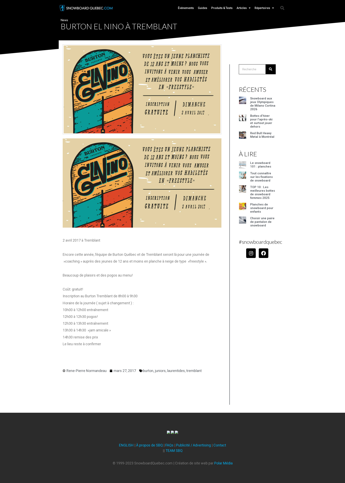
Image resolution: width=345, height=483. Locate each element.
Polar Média (223, 463)
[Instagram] (251, 253)
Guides (202, 8)
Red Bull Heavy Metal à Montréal (262, 135)
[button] (282, 8)
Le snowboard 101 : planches (260, 164)
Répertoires (262, 8)
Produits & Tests (222, 8)
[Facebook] (263, 253)
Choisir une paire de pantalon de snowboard (262, 221)
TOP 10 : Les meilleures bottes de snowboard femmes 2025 (262, 192)
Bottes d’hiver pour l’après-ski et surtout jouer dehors (261, 121)
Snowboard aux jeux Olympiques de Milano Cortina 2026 (262, 104)
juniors (160, 371)
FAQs (169, 445)
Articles (242, 8)
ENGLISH (126, 445)
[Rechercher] (271, 69)
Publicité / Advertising (193, 445)
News (64, 20)
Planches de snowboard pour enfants (261, 208)
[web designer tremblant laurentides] (168, 432)
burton (148, 371)
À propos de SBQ (149, 445)
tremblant (194, 371)
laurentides (176, 371)
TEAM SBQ (174, 450)
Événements (186, 8)
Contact (219, 445)
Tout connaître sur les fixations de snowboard (261, 177)
